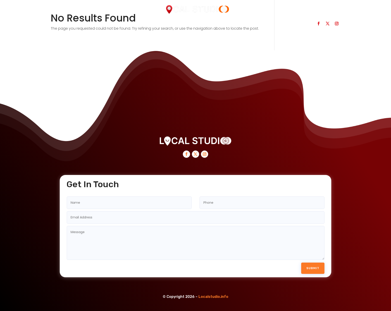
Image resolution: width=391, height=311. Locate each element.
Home (58, 25)
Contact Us (186, 25)
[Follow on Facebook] (318, 23)
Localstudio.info (213, 296)
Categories (129, 25)
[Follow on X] (327, 23)
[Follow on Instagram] (336, 23)
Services (158, 25)
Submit (312, 268)
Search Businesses (92, 25)
